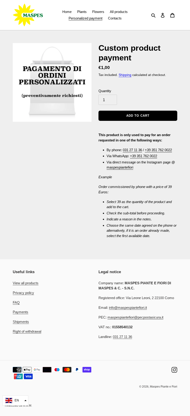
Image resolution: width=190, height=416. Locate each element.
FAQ (16, 302)
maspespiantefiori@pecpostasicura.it (135, 317)
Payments (20, 312)
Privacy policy (23, 293)
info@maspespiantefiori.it (128, 308)
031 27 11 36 (132, 150)
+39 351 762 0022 (158, 150)
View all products (25, 283)
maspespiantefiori (120, 167)
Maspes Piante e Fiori (163, 386)
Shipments (21, 322)
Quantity (104, 91)
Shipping (125, 75)
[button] (15, 400)
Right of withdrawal (27, 331)
